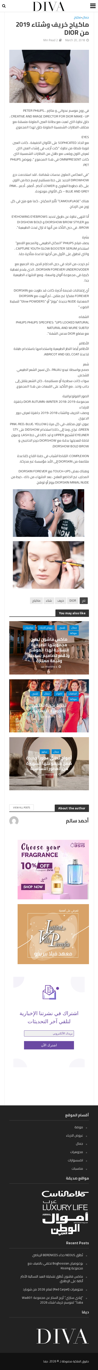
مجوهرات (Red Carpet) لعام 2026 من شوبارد (53, 1289)
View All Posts (21, 807)
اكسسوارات (75, 1160)
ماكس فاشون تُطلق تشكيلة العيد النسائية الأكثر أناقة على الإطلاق (51, 1278)
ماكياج (36, 600)
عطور (44, 751)
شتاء (49, 600)
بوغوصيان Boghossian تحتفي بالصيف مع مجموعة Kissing (55, 1265)
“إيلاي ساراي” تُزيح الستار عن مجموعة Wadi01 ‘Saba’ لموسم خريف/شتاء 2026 (52, 1299)
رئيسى (62, 627)
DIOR (72, 600)
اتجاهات (73, 693)
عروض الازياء (46, 627)
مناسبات (29, 627)
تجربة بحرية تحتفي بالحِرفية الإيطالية (49, 708)
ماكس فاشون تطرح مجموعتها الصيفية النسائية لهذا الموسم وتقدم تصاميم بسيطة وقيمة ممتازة (49, 650)
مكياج (77, 17)
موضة (73, 633)
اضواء (59, 693)
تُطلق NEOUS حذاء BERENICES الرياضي (57, 1255)
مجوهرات (76, 1152)
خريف (60, 600)
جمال (85, 17)
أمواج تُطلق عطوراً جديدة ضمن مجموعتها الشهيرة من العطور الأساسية (49, 763)
